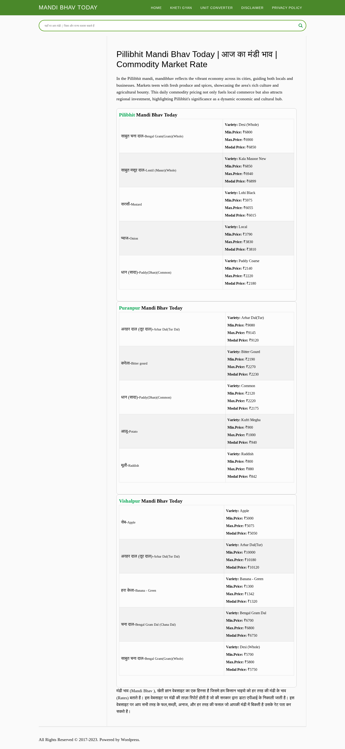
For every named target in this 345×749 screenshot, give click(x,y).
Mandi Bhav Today (68, 7)
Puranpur (129, 308)
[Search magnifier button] (300, 25)
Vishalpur (129, 501)
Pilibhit (127, 115)
